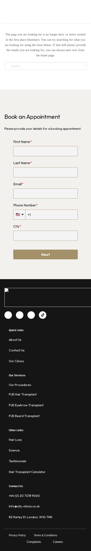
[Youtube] (19, 315)
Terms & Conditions (45, 535)
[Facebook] (8, 315)
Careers (58, 542)
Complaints (34, 542)
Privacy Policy (17, 535)
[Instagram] (31, 315)
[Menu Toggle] (84, 15)
